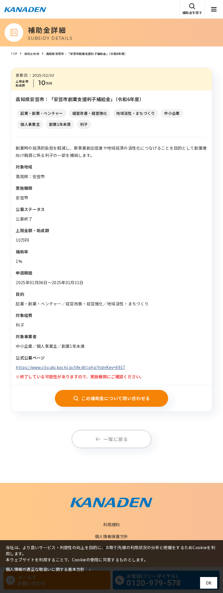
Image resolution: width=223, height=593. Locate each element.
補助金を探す (192, 12)
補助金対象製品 (203, 27)
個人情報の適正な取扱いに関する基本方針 (45, 569)
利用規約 (111, 524)
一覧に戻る (115, 439)
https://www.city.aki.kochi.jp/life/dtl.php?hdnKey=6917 (70, 367)
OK (208, 583)
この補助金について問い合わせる (115, 398)
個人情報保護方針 (111, 536)
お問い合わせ (201, 43)
